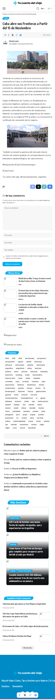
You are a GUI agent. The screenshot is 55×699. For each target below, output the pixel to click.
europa (29, 388)
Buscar (46, 436)
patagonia (9, 415)
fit (44, 388)
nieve (7, 411)
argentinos (20, 368)
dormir (41, 385)
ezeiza (37, 388)
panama (27, 411)
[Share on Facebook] (8, 35)
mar (24, 405)
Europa (13, 544)
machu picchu (43, 401)
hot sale (34, 395)
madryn (17, 405)
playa (25, 415)
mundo (41, 408)
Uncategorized (24, 571)
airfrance (8, 365)
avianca (8, 372)
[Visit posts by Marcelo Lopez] (5, 42)
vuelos (22, 428)
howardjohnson (27, 398)
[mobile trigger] (5, 8)
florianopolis (10, 391)
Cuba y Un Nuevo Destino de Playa (17, 636)
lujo (33, 401)
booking (19, 375)
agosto (20, 362)
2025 (13, 358)
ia (36, 398)
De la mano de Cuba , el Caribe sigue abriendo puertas (25, 626)
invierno (18, 401)
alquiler (30, 365)
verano (34, 424)
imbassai (8, 401)
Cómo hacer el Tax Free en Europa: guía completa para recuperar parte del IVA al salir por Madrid (26, 551)
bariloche (9, 375)
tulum (38, 421)
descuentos (9, 385)
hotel (16, 395)
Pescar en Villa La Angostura (24, 468)
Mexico (21, 299)
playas (32, 415)
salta (32, 418)
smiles (7, 421)
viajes (7, 428)
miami (16, 408)
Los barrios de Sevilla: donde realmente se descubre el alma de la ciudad (33, 307)
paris (43, 411)
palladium (16, 411)
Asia (20, 284)
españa (21, 313)
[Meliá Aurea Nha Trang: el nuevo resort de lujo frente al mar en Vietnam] (10, 282)
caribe (27, 378)
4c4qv (6, 468)
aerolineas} (29, 358)
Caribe (12, 571)
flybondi (21, 391)
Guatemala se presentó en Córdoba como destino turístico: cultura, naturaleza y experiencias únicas (26, 486)
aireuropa (38, 362)
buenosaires (37, 375)
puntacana (9, 418)
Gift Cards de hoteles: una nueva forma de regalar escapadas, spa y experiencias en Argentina (25, 525)
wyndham (32, 428)
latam (26, 401)
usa (6, 424)
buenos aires (10, 378)
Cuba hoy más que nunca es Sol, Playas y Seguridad (24, 604)
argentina (9, 368)
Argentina (14, 518)
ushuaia (14, 424)
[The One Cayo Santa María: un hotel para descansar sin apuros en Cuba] (46, 616)
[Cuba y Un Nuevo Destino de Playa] (46, 638)
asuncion (38, 368)
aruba (29, 368)
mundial (32, 408)
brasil (27, 375)
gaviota (8, 395)
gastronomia (41, 391)
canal (20, 378)
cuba (6, 18)
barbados (44, 372)
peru (18, 415)
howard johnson (11, 398)
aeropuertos (10, 362)
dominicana (31, 385)
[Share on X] (12, 35)
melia (39, 405)
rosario (24, 418)
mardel (31, 405)
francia (30, 391)
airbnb (28, 362)
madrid (8, 405)
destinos (20, 385)
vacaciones (24, 424)
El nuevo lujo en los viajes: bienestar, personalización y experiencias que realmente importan (34, 293)
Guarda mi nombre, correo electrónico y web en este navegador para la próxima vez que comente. (27, 257)
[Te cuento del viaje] (27, 3)
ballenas (33, 372)
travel (30, 421)
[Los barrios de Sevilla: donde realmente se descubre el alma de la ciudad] (10, 308)
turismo (47, 421)
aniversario (40, 365)
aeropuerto (41, 358)
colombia (8, 381)
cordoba (25, 381)
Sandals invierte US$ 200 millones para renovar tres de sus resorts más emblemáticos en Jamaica (26, 578)
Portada (5, 14)
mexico (8, 408)
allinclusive (19, 365)
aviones (24, 372)
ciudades (36, 378)
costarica (35, 381)
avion (16, 372)
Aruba (20, 327)
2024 (7, 358)
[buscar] (38, 8)
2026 (20, 358)
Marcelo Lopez (14, 41)
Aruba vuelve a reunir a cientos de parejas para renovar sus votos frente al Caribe (34, 321)
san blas (40, 418)
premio (41, 415)
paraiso (35, 411)
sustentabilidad (19, 421)
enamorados (10, 388)
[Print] (20, 35)
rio (17, 418)
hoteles (24, 395)
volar (15, 428)
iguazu (42, 398)
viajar (42, 424)
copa (17, 381)
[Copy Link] (16, 35)
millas (23, 408)
